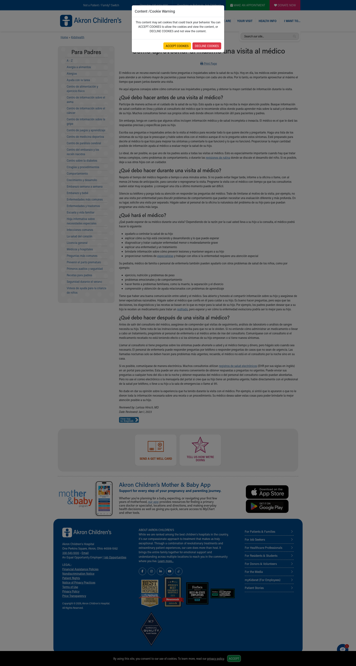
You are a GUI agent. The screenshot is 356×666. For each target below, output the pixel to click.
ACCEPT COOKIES (177, 46)
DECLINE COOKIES (207, 46)
